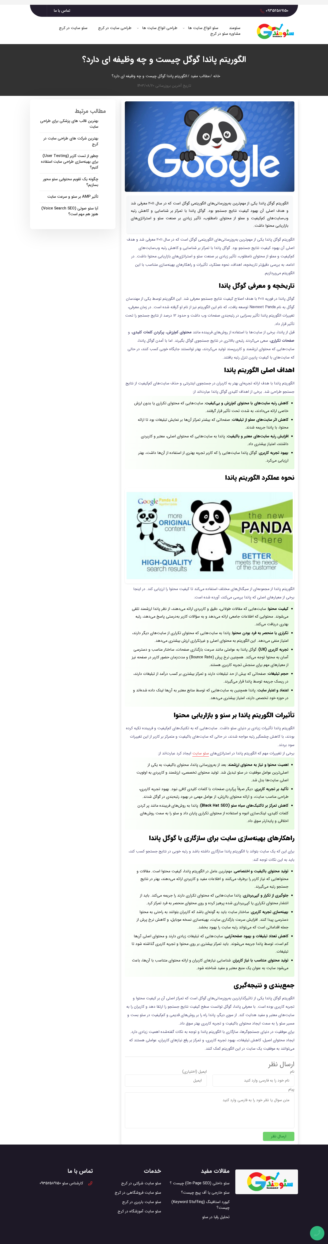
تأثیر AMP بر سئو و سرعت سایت (72, 197)
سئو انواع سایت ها (203, 28)
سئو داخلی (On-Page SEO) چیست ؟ (200, 1183)
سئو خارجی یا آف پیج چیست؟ (205, 1193)
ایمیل (202, 1072)
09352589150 (277, 11)
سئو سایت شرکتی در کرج (141, 1183)
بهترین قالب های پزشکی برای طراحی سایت (69, 124)
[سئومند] (275, 31)
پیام (291, 1089)
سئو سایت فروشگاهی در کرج (138, 1193)
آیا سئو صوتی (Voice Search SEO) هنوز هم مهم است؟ (69, 211)
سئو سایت (200, 753)
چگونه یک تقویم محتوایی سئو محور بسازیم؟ (70, 182)
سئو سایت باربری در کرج (141, 1202)
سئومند (234, 28)
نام (292, 1072)
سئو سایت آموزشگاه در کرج (139, 1211)
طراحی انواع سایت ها (159, 28)
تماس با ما (62, 11)
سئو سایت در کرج (73, 28)
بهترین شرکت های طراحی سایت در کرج (70, 141)
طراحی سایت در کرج (114, 28)
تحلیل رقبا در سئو (216, 1217)
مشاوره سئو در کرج (225, 34)
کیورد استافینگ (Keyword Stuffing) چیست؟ (200, 1205)
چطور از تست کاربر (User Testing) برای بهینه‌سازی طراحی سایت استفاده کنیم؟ (69, 161)
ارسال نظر (278, 1136)
